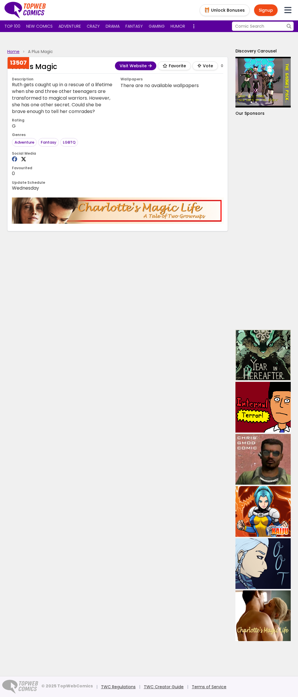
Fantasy (134, 26)
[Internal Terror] (263, 407)
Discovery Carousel (256, 51)
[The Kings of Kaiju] (263, 511)
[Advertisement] (263, 223)
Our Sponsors (250, 113)
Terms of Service (209, 687)
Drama (113, 26)
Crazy (93, 26)
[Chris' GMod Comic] (263, 459)
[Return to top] (25, 10)
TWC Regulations (118, 687)
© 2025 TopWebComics (67, 686)
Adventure (69, 26)
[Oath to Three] (263, 563)
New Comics (39, 26)
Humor (178, 26)
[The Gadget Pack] (263, 82)
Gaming (157, 26)
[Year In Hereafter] (263, 355)
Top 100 (12, 26)
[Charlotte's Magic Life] (118, 210)
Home (13, 51)
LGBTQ (69, 142)
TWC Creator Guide (164, 687)
